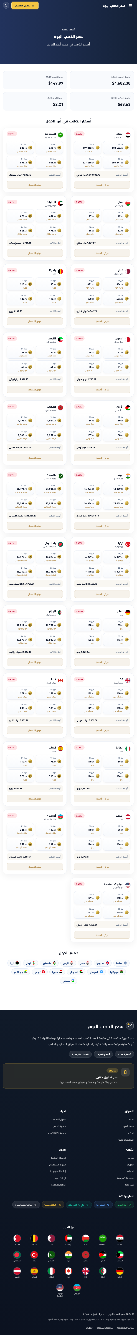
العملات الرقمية (80, 1054)
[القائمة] (130, 5)
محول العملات (59, 1119)
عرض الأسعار (102, 185)
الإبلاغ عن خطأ (59, 1178)
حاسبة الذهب (59, 1126)
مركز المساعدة (58, 1184)
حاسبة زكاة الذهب (57, 1132)
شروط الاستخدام (57, 1164)
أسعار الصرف (103, 1054)
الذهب (131, 1119)
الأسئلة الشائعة (58, 1157)
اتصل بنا (130, 1164)
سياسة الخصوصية (125, 1178)
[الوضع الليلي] (6, 5)
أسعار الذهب (124, 1054)
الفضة (131, 1132)
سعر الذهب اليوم (114, 5)
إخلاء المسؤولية (58, 1171)
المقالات (130, 1171)
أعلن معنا (129, 1184)
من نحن (130, 1157)
